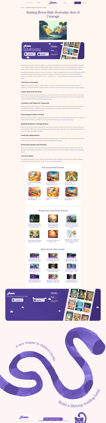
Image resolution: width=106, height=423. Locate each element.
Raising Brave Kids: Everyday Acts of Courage (36, 7)
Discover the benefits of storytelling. (35, 131)
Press (47, 420)
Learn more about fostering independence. (52, 140)
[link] (29, 54)
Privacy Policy (54, 420)
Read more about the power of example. (75, 87)
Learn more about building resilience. (74, 69)
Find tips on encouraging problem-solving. (64, 119)
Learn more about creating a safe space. (35, 110)
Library (22, 7)
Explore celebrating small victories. (44, 99)
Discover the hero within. (55, 161)
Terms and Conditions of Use (64, 420)
